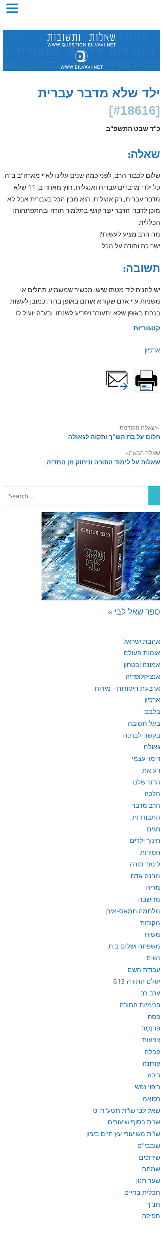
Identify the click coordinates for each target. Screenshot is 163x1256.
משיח (152, 934)
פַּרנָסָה (150, 1028)
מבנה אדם (145, 876)
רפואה (151, 1099)
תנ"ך (153, 1204)
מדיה (153, 887)
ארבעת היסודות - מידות (127, 688)
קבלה (152, 1052)
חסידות (150, 852)
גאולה (152, 747)
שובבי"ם (148, 1145)
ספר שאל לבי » (134, 611)
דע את (151, 770)
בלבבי (151, 711)
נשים (153, 958)
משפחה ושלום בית (134, 946)
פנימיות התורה (139, 1005)
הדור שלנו (146, 782)
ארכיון (152, 350)
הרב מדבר (146, 805)
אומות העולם (141, 653)
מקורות (150, 923)
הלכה (152, 793)
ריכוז (154, 1075)
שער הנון (148, 1181)
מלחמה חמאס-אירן (132, 911)
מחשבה (149, 899)
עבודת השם (143, 970)
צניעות (151, 1040)
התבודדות (146, 817)
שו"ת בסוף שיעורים (134, 1122)
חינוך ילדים (145, 840)
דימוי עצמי (146, 758)
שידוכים (149, 1157)
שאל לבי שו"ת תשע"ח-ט (126, 1110)
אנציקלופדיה (142, 676)
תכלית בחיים (142, 1192)
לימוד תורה (145, 864)
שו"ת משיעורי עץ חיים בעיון (123, 1134)
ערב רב (150, 993)
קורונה (151, 1063)
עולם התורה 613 (136, 981)
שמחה (151, 1169)
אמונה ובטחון (141, 665)
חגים (153, 829)
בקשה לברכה (141, 735)
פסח (154, 1017)
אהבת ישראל (141, 641)
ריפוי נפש (147, 1087)
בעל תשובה (144, 723)
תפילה (151, 1216)
